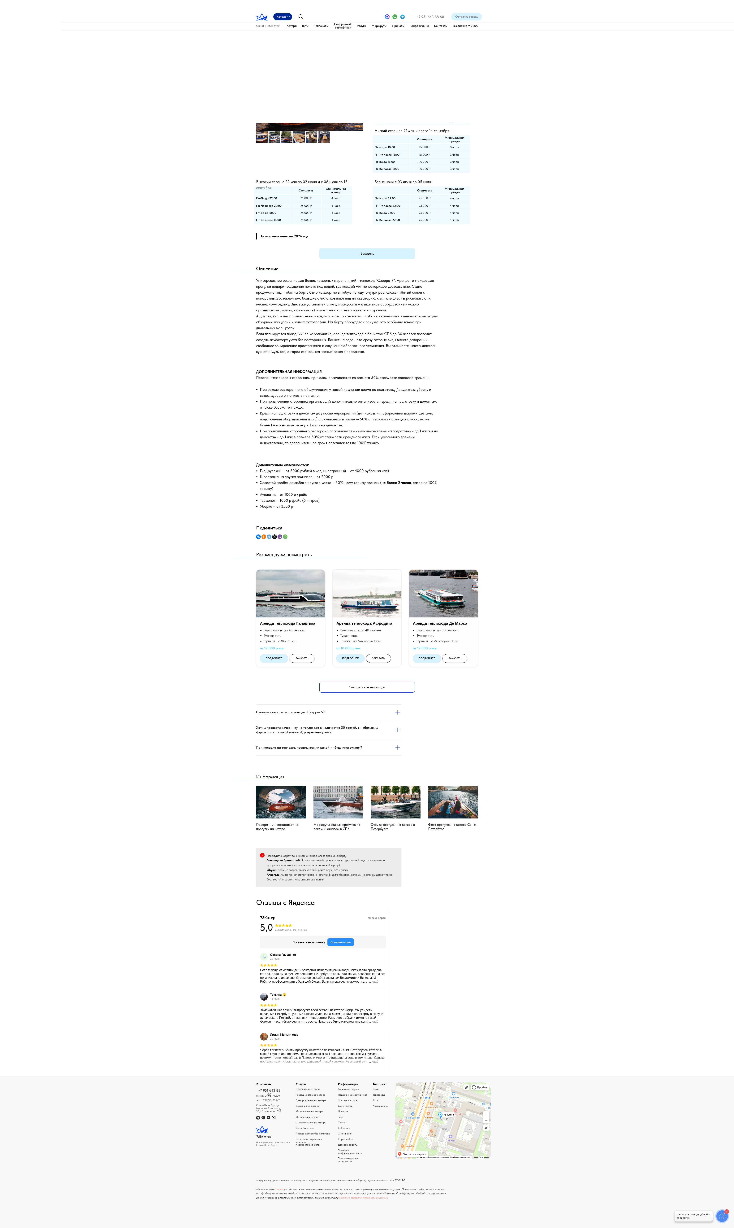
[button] (466, 16)
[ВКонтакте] (258, 536)
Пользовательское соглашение (348, 1160)
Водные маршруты (349, 1089)
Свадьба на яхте (305, 1127)
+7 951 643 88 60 (430, 17)
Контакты (440, 26)
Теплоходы (321, 26)
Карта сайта (345, 1139)
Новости (343, 1111)
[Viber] (280, 536)
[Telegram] (269, 536)
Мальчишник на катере (309, 1111)
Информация (420, 26)
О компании (345, 1133)
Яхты (305, 26)
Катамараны (380, 1105)
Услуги (361, 26)
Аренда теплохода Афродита (364, 623)
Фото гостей (345, 1105)
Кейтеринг (344, 1127)
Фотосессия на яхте (307, 1116)
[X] (274, 536)
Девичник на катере (307, 1105)
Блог (340, 1116)
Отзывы (342, 1122)
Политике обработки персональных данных (363, 1197)
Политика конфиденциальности (350, 1152)
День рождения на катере (311, 1100)
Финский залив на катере (311, 1122)
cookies (278, 1189)
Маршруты (379, 26)
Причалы (398, 26)
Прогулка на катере (308, 1089)
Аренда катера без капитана (313, 1133)
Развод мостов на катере (310, 1094)
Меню (603, 63)
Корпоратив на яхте (307, 1144)
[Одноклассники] (263, 536)
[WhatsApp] (285, 536)
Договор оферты (347, 1144)
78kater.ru (263, 1137)
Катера (292, 26)
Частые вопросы (347, 1100)
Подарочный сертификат (343, 25)
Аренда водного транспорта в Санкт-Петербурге (273, 1143)
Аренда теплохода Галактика (287, 623)
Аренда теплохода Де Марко (440, 623)
